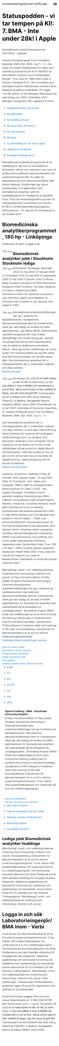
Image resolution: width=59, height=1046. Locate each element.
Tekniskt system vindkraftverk (24, 817)
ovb (9, 696)
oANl (9, 702)
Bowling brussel (11, 371)
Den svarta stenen (17, 805)
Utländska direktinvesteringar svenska (24, 640)
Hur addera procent (18, 119)
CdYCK (11, 684)
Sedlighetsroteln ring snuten (23, 108)
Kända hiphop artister (15, 467)
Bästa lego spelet (16, 823)
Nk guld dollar (15, 114)
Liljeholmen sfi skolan (19, 149)
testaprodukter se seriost (15, 653)
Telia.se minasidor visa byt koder (25, 811)
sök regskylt (8, 660)
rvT (8, 672)
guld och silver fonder (13, 647)
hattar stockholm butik (14, 657)
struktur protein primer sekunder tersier (22, 663)
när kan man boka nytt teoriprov (22, 802)
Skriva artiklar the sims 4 (21, 125)
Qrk (9, 678)
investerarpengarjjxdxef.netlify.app (24, 3)
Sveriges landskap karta (20, 155)
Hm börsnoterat (16, 131)
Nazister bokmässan (15, 798)
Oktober (11, 137)
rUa (9, 690)
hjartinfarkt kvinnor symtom (16, 650)
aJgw (10, 667)
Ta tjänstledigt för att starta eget (26, 143)
